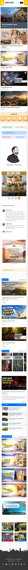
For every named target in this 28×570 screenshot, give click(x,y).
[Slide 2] (15, 517)
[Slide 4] (21, 517)
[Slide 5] (24, 517)
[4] (19, 198)
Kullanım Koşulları (11, 561)
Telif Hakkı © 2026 (10, 559)
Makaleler (24, 401)
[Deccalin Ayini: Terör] (14, 475)
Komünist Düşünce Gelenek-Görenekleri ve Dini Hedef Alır (13, 392)
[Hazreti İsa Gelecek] (14, 460)
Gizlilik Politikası (18, 559)
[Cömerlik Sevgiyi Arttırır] (14, 508)
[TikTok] (18, 564)
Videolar (4, 302)
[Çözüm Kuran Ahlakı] (14, 445)
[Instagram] (12, 564)
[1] (8, 198)
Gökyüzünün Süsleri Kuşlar (8, 321)
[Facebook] (9, 564)
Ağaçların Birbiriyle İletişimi (8, 343)
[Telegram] (15, 564)
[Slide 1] (11, 517)
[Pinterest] (21, 564)
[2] (12, 198)
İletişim (18, 561)
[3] (15, 198)
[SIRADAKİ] (7, 517)
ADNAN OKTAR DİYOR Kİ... (8, 205)
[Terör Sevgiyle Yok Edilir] (14, 490)
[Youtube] (6, 564)
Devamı (3, 401)
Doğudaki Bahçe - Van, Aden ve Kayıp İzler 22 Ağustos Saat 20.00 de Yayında (13, 298)
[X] (3, 564)
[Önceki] (3, 517)
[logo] (2, 2)
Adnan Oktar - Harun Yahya (14, 165)
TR (21, 2)
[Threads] (24, 564)
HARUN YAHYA (9, 3)
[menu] (26, 2)
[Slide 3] (18, 517)
